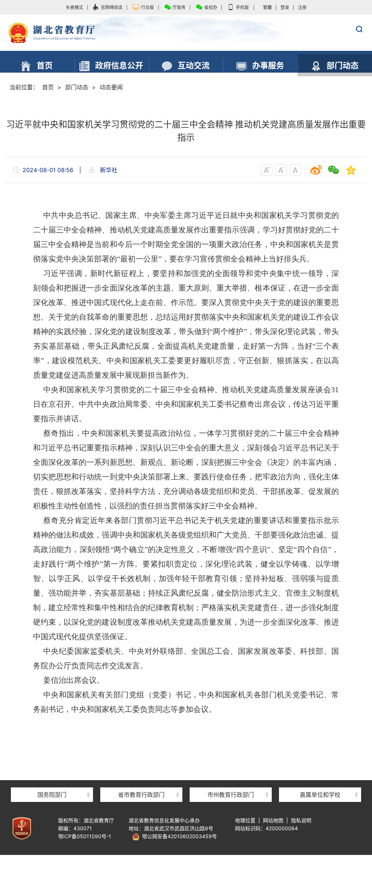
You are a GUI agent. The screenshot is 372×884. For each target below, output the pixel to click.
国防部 (52, 782)
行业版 (147, 7)
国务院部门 (51, 794)
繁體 (267, 7)
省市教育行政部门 (141, 794)
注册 (302, 7)
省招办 (210, 7)
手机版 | (245, 7)
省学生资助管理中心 (320, 782)
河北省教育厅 (141, 782)
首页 (48, 87)
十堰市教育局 (230, 782)
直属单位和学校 (320, 794)
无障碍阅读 (111, 7)
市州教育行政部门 (230, 794)
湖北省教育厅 (186, 33)
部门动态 (76, 87)
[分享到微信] (333, 170)
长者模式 (74, 7)
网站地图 (273, 820)
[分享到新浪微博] (316, 170)
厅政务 (179, 7)
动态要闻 (111, 87)
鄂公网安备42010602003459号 (178, 836)
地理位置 (245, 820)
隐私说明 (301, 820)
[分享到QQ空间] (351, 170)
